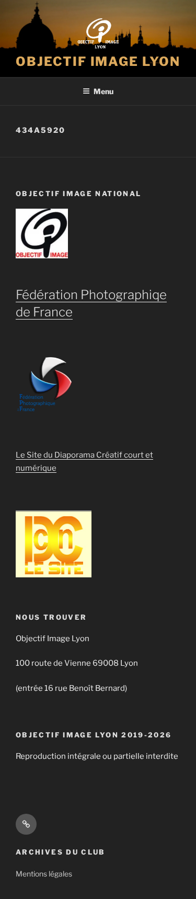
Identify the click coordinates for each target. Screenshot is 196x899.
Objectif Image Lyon (98, 61)
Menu (103, 91)
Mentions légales (44, 873)
